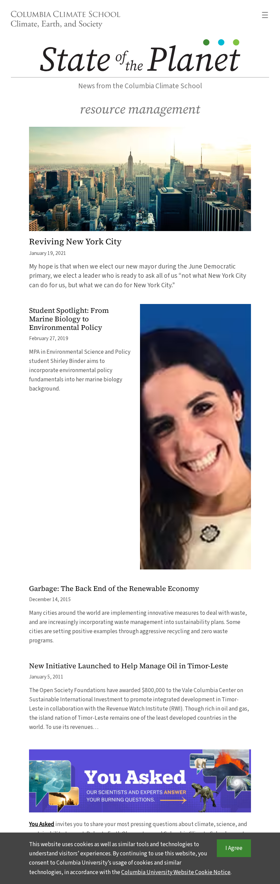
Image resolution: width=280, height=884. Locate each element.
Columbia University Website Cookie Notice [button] (175, 872)
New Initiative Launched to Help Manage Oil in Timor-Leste (128, 666)
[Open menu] (265, 15)
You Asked (41, 824)
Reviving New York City (75, 242)
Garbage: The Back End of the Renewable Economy (114, 588)
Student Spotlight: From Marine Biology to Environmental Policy (69, 319)
